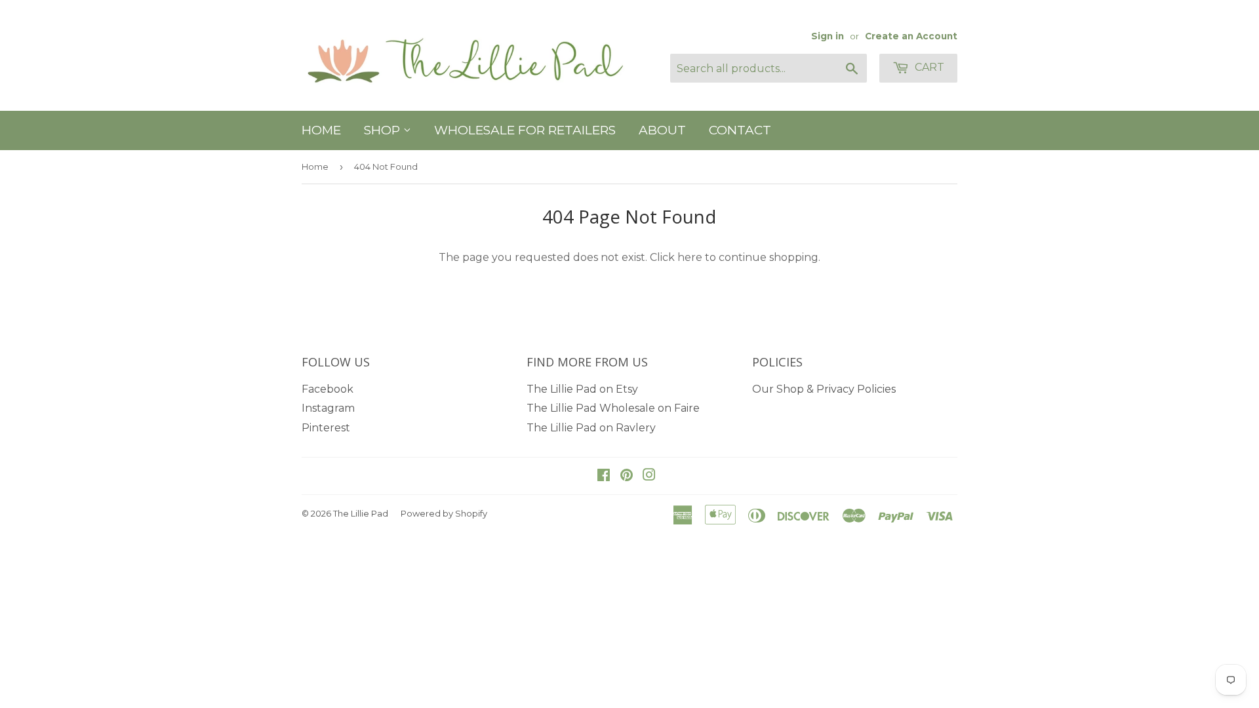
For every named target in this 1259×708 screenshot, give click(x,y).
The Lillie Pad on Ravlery (591, 428)
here (689, 257)
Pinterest (326, 428)
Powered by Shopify (444, 513)
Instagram (328, 408)
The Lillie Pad (360, 513)
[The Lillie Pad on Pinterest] (626, 476)
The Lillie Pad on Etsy (582, 389)
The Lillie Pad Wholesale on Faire (613, 408)
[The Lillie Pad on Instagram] (649, 476)
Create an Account (911, 36)
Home (321, 130)
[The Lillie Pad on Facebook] (603, 476)
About (662, 130)
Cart (928, 67)
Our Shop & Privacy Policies (824, 389)
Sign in (827, 36)
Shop (383, 130)
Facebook (327, 389)
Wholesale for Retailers (525, 130)
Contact (740, 130)
